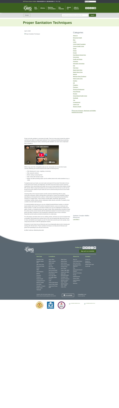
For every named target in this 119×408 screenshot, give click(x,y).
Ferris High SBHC (52, 275)
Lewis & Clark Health (53, 284)
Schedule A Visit (39, 259)
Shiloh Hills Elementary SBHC (65, 274)
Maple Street (64, 259)
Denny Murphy (52, 268)
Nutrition (75, 80)
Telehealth (38, 289)
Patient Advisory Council (76, 281)
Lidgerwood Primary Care (53, 287)
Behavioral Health (77, 37)
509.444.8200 (40, 1)
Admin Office (51, 259)
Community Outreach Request (77, 270)
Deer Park (51, 266)
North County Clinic (78, 78)
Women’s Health (40, 282)
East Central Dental (53, 270)
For (61, 8)
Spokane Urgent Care (40, 262)
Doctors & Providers (77, 273)
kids (74, 65)
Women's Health (77, 106)
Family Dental (52, 273)
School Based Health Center (80, 95)
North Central (64, 263)
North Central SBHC (65, 264)
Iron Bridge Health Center (53, 278)
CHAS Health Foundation (79, 44)
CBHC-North (51, 263)
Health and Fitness (77, 59)
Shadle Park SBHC (65, 272)
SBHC (37, 269)
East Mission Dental (53, 272)
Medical (75, 74)
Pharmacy (75, 87)
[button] (92, 15)
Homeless (75, 61)
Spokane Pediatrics (65, 278)
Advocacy (75, 283)
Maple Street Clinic (77, 70)
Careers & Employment (88, 262)
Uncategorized (76, 102)
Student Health (39, 278)
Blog (74, 40)
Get (35, 8)
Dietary (75, 50)
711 (59, 1)
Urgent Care (76, 104)
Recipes (75, 93)
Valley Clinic (63, 286)
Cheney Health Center (78, 46)
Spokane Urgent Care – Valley (64, 284)
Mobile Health (39, 287)
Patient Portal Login (89, 264)
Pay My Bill (87, 266)
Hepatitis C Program (40, 286)
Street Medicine (39, 271)
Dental (74, 48)
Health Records (76, 276)
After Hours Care (40, 264)
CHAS (74, 42)
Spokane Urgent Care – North (64, 281)
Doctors (52, 8)
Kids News (75, 67)
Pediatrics (75, 85)
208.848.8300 (50, 1)
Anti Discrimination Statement (77, 265)
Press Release (76, 91)
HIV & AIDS (38, 284)
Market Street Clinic (78, 72)
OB (74, 83)
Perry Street (63, 268)
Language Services (40, 280)
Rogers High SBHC (65, 270)
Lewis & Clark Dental (53, 282)
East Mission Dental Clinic (79, 55)
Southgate (75, 98)
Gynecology (76, 57)
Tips (74, 100)
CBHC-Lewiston (52, 261)
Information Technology (78, 63)
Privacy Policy (76, 278)
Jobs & (76, 8)
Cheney (50, 264)
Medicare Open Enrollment (79, 76)
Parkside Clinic (64, 266)
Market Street (64, 261)
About (69, 8)
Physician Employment (78, 89)
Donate (75, 52)
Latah (50, 280)
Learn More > (76, 219)
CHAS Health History (77, 261)
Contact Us (87, 259)
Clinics (42, 8)
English (88, 1)
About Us (75, 35)
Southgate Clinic (64, 277)
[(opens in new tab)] (39, 305)
